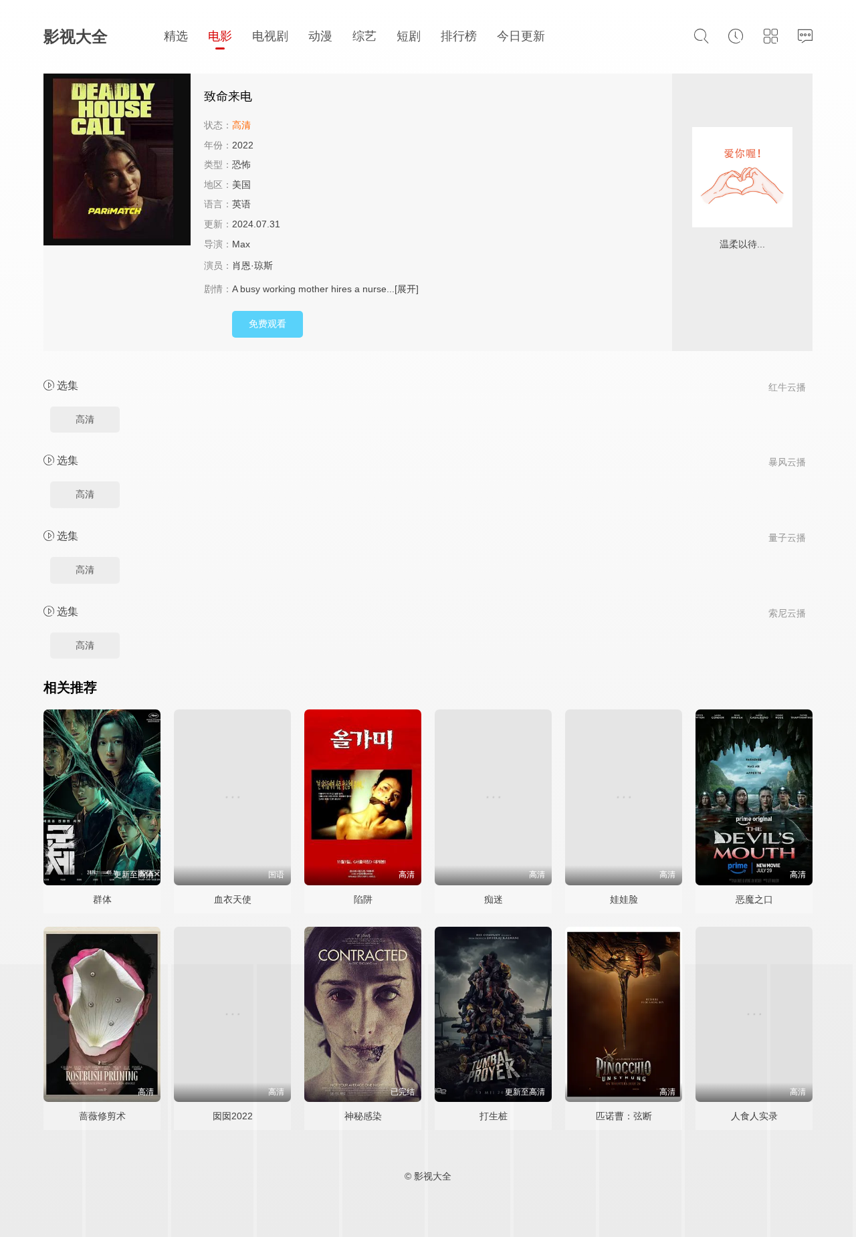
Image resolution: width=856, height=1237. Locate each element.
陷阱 (363, 899)
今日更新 (521, 36)
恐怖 (241, 164)
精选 (176, 36)
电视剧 (270, 36)
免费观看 (267, 323)
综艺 (364, 36)
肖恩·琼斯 (252, 265)
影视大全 (75, 36)
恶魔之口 (754, 899)
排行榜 (459, 36)
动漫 (320, 36)
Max (241, 244)
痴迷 (493, 899)
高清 (85, 419)
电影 (220, 36)
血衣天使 (232, 899)
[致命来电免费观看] (117, 161)
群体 (102, 899)
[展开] (407, 289)
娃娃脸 (624, 899)
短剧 (409, 36)
